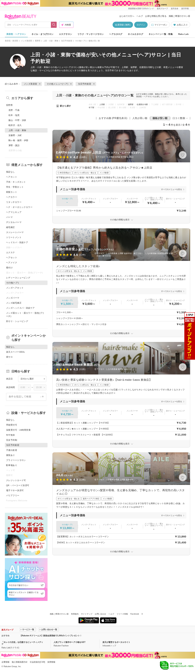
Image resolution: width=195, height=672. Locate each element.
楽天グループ (162, 8)
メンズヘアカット (15, 288)
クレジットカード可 (16, 480)
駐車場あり (11, 465)
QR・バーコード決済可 (17, 485)
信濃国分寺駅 (142, 104)
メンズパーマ (12, 298)
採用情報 (51, 662)
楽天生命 (174, 8)
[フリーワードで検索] (54, 25)
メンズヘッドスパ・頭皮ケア (20, 308)
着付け (9, 267)
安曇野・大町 (15, 135)
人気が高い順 (139, 118)
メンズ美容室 (26, 41)
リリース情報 (122, 614)
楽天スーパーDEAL (15, 352)
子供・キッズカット (16, 182)
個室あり (10, 455)
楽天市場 (185, 8)
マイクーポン (160, 25)
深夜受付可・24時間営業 (18, 430)
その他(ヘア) (80, 41)
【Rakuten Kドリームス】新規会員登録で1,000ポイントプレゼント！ (51, 635)
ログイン (141, 25)
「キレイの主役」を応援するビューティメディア (22, 643)
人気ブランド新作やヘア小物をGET (69, 642)
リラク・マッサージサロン (91, 34)
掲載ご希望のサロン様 (179, 16)
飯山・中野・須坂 (17, 120)
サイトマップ (86, 614)
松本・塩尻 (14, 115)
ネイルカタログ (135, 34)
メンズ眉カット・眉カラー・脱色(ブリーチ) (25, 314)
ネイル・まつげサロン (42, 34)
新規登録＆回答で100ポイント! (141, 8)
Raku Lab (183, 34)
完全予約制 (11, 440)
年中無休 (10, 435)
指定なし (10, 172)
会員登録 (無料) (123, 25)
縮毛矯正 (10, 227)
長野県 (38, 41)
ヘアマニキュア (13, 212)
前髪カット (11, 192)
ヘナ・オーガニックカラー (19, 207)
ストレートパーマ (15, 232)
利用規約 (75, 614)
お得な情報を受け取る (156, 16)
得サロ (9, 357)
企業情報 (5, 662)
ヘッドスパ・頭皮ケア (17, 242)
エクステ (10, 252)
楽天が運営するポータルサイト (116, 642)
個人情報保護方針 (20, 662)
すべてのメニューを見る (171, 189)
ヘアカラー (11, 197)
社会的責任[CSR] (37, 662)
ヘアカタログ (115, 34)
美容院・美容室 (11, 41)
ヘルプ (139, 16)
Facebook (134, 614)
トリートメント (13, 237)
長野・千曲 (14, 110)
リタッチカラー (13, 202)
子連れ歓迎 (11, 450)
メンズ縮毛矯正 (13, 303)
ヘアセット (11, 257)
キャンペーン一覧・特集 (161, 34)
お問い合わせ (100, 614)
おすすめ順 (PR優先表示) (113, 118)
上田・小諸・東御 (50, 41)
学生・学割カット (15, 187)
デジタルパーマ (13, 222)
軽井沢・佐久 (15, 125)
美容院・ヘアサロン (16, 34)
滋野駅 (130, 104)
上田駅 (102, 104)
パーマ (9, 217)
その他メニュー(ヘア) (61, 67)
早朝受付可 (11, 425)
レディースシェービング (18, 277)
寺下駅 (91, 107)
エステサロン (65, 34)
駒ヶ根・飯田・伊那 (18, 140)
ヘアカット (11, 177)
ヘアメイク (11, 262)
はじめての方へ (126, 16)
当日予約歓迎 (66, 41)
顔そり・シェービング (17, 321)
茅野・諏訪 (14, 145)
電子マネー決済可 (15, 490)
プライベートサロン (16, 460)
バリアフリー (12, 495)
